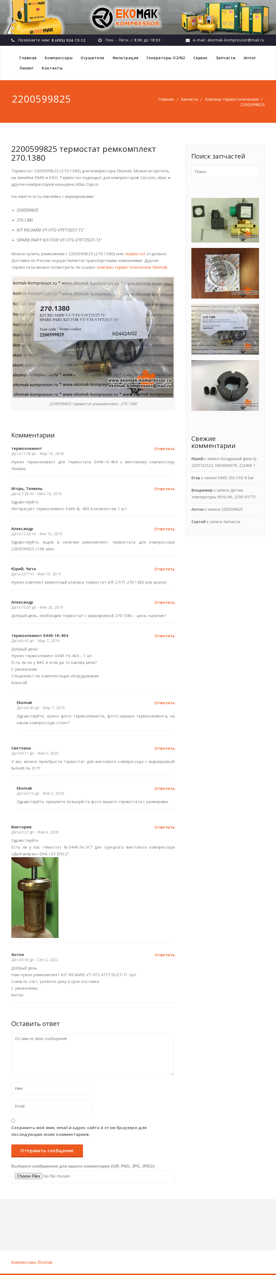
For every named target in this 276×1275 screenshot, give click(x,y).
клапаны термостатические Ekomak (132, 267)
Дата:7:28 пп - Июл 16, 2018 (36, 493)
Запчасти (226, 57)
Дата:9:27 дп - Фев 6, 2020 (35, 832)
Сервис (200, 57)
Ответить (164, 448)
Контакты (52, 68)
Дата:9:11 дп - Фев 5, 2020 (35, 753)
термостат (136, 253)
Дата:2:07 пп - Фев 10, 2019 (36, 573)
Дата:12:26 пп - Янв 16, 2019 (36, 533)
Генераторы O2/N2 (166, 57)
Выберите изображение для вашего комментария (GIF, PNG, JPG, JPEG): (83, 1166)
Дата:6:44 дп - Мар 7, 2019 (41, 707)
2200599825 (232, 509)
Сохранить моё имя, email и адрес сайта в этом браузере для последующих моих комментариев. (79, 1131)
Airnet (250, 57)
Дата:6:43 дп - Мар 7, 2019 (35, 640)
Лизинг (26, 68)
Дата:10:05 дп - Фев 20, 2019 (37, 607)
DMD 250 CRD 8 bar (236, 477)
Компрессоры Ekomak (32, 1262)
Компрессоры (59, 57)
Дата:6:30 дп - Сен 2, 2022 (34, 959)
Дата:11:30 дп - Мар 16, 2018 (37, 453)
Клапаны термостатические (232, 99)
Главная (28, 57)
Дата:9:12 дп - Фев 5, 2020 (40, 793)
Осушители (92, 57)
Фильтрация (125, 57)
